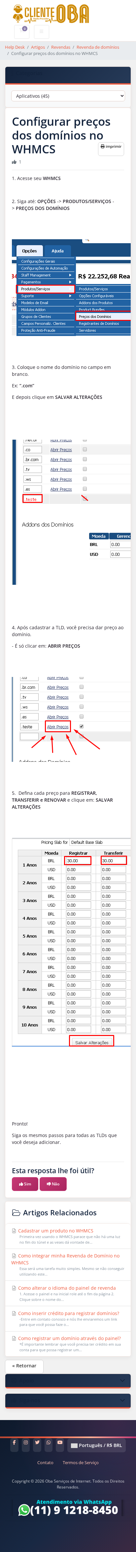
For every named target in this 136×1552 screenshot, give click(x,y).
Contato (45, 1462)
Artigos (38, 47)
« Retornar (24, 1365)
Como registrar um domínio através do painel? (69, 1343)
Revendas (60, 47)
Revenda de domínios (98, 47)
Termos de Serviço (81, 1462)
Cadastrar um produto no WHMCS (68, 1236)
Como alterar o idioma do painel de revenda (66, 1293)
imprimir (113, 146)
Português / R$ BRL (100, 1445)
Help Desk (15, 47)
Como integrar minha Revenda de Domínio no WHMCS (67, 1265)
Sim (27, 1184)
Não (55, 1184)
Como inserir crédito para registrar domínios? (68, 1318)
